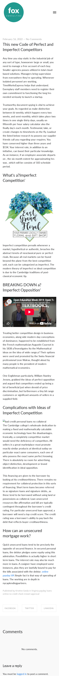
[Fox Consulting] (14, 12)
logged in (22, 674)
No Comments (34, 39)
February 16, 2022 (13, 39)
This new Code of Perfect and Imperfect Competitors (28, 46)
